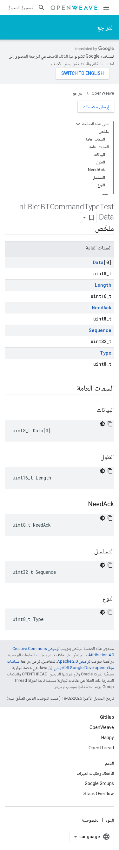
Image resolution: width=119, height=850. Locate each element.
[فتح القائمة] (106, 7)
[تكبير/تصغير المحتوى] (78, 124)
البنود (109, 820)
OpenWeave (103, 93)
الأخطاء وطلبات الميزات (95, 773)
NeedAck (101, 308)
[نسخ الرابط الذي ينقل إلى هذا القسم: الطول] (94, 457)
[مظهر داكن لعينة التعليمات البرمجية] (102, 424)
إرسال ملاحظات (96, 106)
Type (105, 353)
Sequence (100, 330)
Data (98, 262)
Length (103, 285)
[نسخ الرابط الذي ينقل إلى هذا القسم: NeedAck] (81, 504)
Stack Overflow (98, 793)
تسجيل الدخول (20, 7)
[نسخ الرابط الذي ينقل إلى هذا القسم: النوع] (96, 599)
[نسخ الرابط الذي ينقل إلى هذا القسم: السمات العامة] (70, 389)
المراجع (105, 27)
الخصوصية (90, 820)
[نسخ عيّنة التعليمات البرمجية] (110, 424)
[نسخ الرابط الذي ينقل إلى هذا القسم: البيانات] (90, 410)
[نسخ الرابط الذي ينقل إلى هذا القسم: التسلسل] (88, 552)
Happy (107, 737)
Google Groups (99, 783)
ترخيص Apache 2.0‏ (73, 661)
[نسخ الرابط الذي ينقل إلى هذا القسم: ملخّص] (88, 229)
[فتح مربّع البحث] (41, 7)
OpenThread (101, 747)
